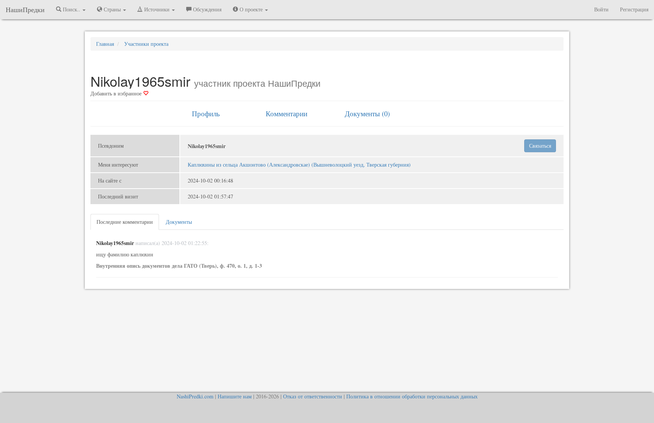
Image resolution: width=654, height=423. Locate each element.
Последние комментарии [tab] (125, 221)
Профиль (206, 113)
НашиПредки (25, 9)
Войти (601, 9)
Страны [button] (112, 9)
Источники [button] (157, 9)
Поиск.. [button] (71, 9)
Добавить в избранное (116, 93)
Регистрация (634, 9)
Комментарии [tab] (286, 113)
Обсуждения (206, 9)
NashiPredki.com (195, 396)
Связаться (540, 145)
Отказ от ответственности (312, 396)
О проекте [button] (251, 9)
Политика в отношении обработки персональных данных (412, 396)
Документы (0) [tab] (367, 113)
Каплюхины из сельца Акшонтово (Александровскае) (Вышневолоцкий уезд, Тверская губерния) (299, 164)
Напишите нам (235, 396)
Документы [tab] (179, 221)
